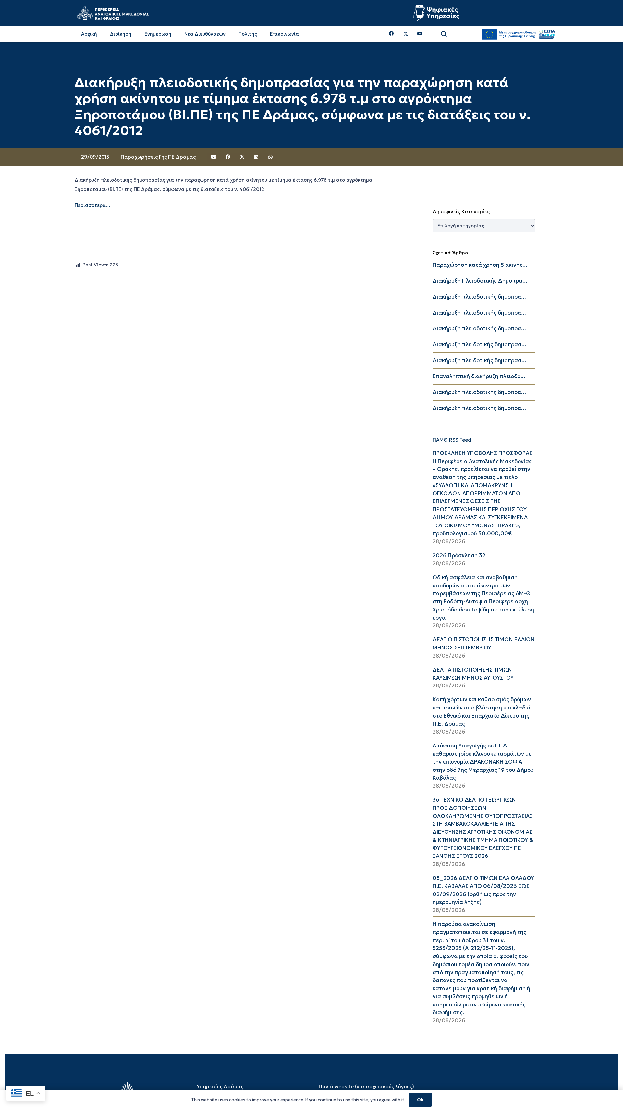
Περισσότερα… (92, 205)
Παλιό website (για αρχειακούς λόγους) (366, 1086)
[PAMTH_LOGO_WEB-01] (113, 13)
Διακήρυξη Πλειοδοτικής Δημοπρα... (480, 281)
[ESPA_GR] (518, 34)
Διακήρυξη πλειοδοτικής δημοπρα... (479, 296)
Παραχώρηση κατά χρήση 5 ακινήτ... (480, 265)
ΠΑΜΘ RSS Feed (452, 440)
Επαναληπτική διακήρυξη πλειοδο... (479, 376)
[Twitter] (405, 34)
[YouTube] (419, 33)
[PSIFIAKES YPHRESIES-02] (437, 13)
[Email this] (214, 157)
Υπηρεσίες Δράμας (220, 1086)
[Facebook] (391, 33)
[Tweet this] (242, 157)
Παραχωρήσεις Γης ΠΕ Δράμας (158, 157)
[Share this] (228, 157)
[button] (443, 34)
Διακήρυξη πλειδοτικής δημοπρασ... (479, 344)
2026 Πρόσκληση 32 (459, 555)
